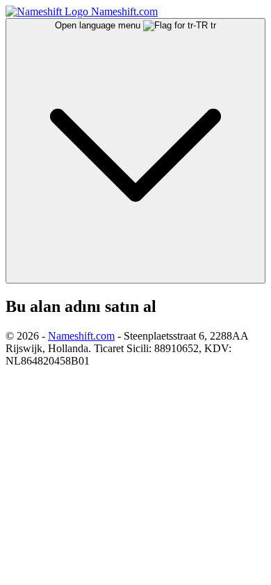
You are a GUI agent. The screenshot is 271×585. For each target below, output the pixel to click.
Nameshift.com (81, 336)
